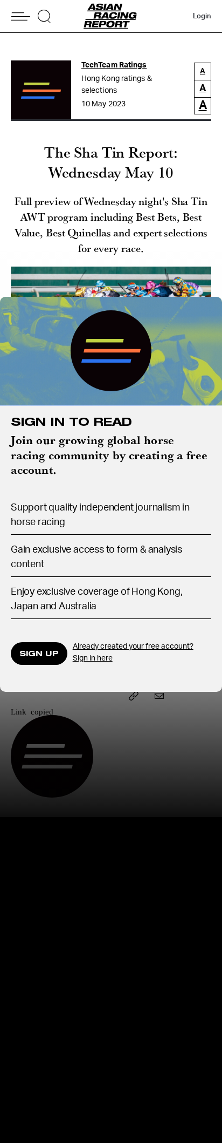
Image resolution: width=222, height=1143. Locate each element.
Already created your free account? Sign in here (133, 653)
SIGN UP (39, 653)
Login (202, 16)
